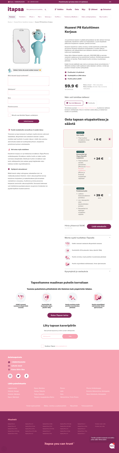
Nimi (9, 98)
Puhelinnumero (13, 107)
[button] (4, 449)
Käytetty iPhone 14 (12, 426)
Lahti (61, 391)
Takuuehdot (74, 406)
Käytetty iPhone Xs (64, 428)
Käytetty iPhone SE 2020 (65, 426)
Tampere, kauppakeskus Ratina (44, 397)
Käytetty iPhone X (81, 423)
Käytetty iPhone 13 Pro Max (31, 431)
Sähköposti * (12, 89)
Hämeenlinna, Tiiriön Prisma (69, 397)
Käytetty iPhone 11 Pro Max (65, 423)
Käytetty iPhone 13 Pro (30, 428)
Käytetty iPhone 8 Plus (82, 426)
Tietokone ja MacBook (70, 17)
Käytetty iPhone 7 (81, 433)
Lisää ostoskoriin (99, 226)
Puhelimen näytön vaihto (100, 423)
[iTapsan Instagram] (10, 376)
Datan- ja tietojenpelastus (89, 17)
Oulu (61, 394)
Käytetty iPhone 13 (29, 423)
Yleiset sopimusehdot (33, 406)
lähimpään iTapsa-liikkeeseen (86, 108)
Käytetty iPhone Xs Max (65, 431)
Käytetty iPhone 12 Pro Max (48, 428)
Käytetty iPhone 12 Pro (47, 426)
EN (110, 2)
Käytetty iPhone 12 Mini (47, 423)
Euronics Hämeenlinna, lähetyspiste (98, 391)
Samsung (47, 17)
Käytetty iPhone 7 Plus (82, 431)
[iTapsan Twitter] (18, 376)
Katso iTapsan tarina (59, 315)
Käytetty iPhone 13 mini (30, 426)
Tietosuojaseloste (87, 406)
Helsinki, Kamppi (13, 391)
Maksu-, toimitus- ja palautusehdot (55, 406)
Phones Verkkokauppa (93, 388)
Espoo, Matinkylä (13, 397)
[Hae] (45, 9)
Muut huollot (103, 17)
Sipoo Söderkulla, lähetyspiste (96, 394)
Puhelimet (22, 17)
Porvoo (62, 388)
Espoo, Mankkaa (39, 388)
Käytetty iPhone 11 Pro (47, 433)
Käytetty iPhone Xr (64, 433)
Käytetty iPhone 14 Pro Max (13, 431)
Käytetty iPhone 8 (81, 428)
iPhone (31, 17)
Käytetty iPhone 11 (46, 431)
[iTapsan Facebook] (26, 376)
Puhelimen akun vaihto (100, 426)
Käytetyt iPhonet (11, 423)
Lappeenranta (12, 388)
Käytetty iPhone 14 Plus (13, 433)
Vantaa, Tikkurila (39, 391)
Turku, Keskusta (39, 394)
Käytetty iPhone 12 (29, 433)
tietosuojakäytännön (61, 346)
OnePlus (57, 17)
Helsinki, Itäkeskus (14, 394)
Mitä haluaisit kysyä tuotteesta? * (18, 75)
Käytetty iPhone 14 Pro (12, 428)
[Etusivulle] (16, 9)
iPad (39, 17)
